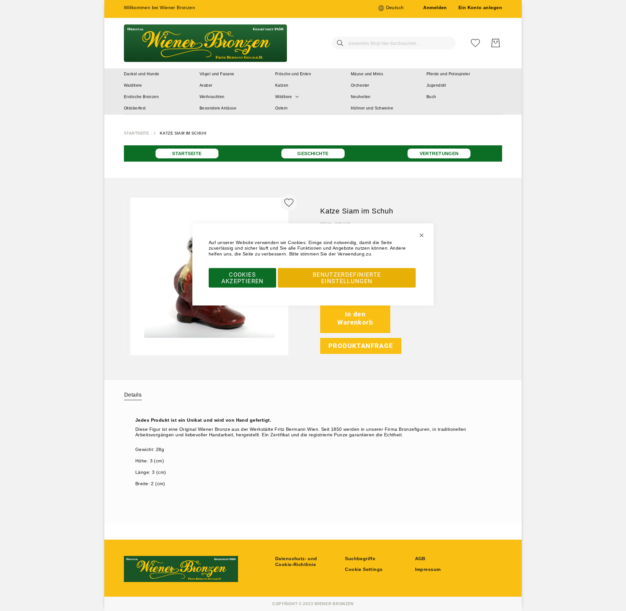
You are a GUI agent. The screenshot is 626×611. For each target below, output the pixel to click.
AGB (420, 558)
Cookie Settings (363, 569)
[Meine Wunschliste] (475, 43)
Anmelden (435, 7)
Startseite (136, 133)
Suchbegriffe (360, 558)
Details (133, 395)
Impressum (428, 569)
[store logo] (205, 43)
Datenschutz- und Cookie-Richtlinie (296, 561)
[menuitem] (141, 74)
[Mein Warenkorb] (495, 43)
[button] (391, 8)
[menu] (313, 91)
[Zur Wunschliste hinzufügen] (289, 203)
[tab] (133, 395)
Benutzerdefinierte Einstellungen (347, 277)
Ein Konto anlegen (480, 7)
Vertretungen (439, 153)
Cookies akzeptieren (242, 277)
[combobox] (394, 43)
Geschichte (312, 153)
